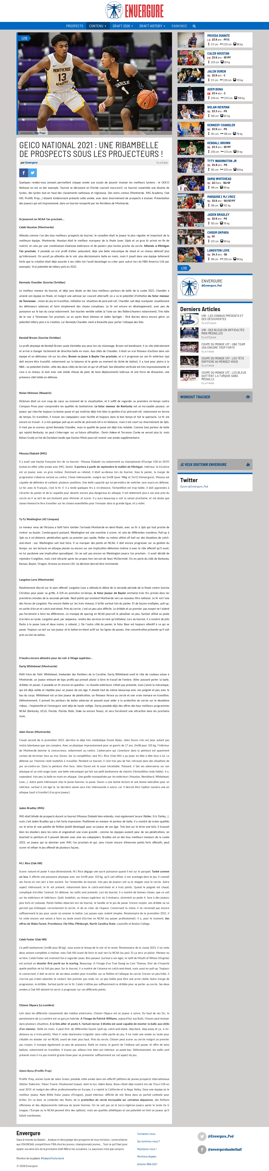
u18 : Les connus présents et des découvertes (222, 317)
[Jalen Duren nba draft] (191, 75)
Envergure (31, 162)
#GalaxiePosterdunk (52, 1158)
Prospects (74, 26)
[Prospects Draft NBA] (194, 26)
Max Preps (40, 132)
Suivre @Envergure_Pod (194, 486)
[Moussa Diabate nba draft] (191, 39)
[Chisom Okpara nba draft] (191, 236)
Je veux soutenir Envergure (203, 464)
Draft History (150, 26)
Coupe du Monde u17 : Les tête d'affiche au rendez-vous (222, 359)
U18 (24, 38)
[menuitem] (74, 26)
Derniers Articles (200, 308)
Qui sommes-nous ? (148, 1141)
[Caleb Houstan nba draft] (191, 57)
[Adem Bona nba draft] (191, 93)
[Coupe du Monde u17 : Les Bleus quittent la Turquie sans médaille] (189, 375)
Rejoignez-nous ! (147, 1149)
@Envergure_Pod (211, 285)
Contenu (96, 26)
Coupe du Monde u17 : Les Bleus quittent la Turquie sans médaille (223, 375)
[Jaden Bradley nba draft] (191, 218)
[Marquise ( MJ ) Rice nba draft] (191, 200)
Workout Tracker (195, 397)
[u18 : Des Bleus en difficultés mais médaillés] (189, 332)
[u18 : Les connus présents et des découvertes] (189, 319)
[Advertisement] (215, 430)
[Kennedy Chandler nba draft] (191, 129)
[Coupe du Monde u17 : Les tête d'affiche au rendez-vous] (189, 361)
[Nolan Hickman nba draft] (191, 111)
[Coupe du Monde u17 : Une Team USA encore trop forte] (189, 346)
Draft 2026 (121, 26)
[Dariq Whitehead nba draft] (191, 183)
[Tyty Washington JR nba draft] (191, 165)
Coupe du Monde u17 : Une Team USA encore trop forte (223, 345)
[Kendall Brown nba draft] (191, 147)
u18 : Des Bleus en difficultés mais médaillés (222, 331)
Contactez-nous (146, 1133)
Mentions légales (146, 1156)
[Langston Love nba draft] (191, 254)
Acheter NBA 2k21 (147, 1164)
